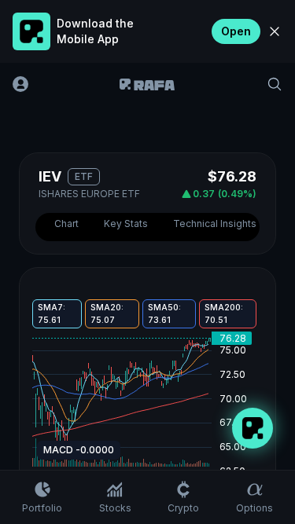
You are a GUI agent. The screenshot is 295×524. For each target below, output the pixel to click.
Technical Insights (214, 223)
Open (236, 31)
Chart (66, 223)
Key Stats (126, 223)
